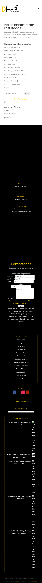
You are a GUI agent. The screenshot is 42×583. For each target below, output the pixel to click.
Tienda (6, 110)
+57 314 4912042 (21, 186)
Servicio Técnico (10, 78)
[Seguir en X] (19, 392)
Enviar (21, 306)
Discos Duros (9, 57)
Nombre (11, 276)
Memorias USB (9, 64)
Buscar (27, 94)
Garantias (7, 117)
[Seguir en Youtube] (27, 392)
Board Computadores (12, 51)
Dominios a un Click (33, 581)
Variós (6, 88)
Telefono (21, 284)
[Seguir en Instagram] (23, 392)
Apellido (11, 279)
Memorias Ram (9, 61)
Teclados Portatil (10, 84)
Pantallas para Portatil (12, 71)
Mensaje (11, 298)
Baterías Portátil (10, 47)
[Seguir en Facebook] (14, 392)
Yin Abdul (17, 581)
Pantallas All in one (11, 67)
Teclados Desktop (10, 81)
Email (11, 281)
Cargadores (8, 54)
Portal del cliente (10, 114)
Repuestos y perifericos (12, 74)
